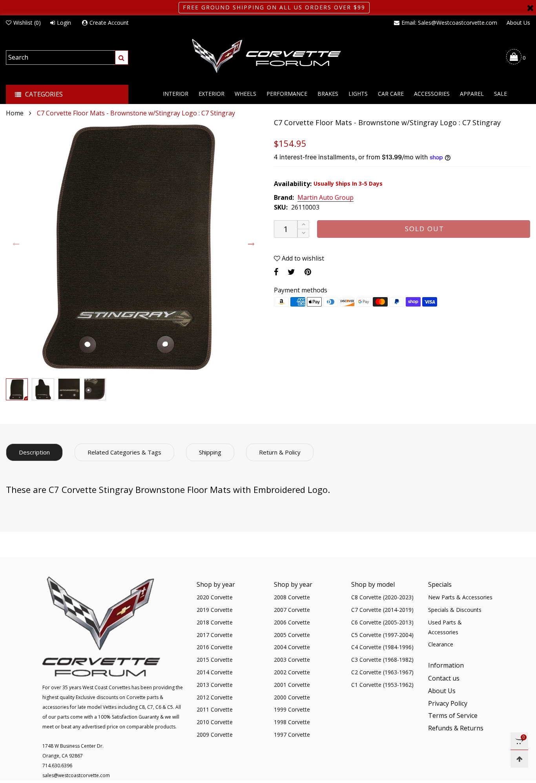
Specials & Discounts (454, 609)
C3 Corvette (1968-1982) (382, 659)
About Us (518, 22)
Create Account (109, 22)
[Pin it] (307, 271)
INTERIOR (175, 93)
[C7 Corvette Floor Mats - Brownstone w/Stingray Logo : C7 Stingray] (134, 246)
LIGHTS (358, 93)
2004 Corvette (292, 647)
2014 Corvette (215, 672)
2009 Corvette (215, 734)
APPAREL (472, 93)
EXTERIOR (211, 93)
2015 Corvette (215, 659)
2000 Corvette (292, 697)
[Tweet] (291, 271)
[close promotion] (530, 7)
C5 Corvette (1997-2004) (382, 635)
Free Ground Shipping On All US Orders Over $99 (274, 7)
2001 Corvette (292, 684)
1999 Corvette (292, 709)
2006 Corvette (292, 622)
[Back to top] (519, 759)
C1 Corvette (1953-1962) (382, 684)
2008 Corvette (292, 597)
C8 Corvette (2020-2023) (382, 597)
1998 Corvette (292, 722)
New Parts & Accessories (460, 597)
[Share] (276, 271)
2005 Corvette (292, 635)
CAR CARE (391, 93)
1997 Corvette (292, 734)
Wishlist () (27, 22)
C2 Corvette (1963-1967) (382, 672)
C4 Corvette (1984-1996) (382, 647)
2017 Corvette (215, 635)
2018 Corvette (215, 622)
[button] (16, 244)
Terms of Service (453, 715)
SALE (500, 93)
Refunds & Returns (455, 728)
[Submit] (121, 57)
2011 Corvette (215, 709)
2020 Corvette (215, 597)
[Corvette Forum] (268, 56)
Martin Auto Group (325, 198)
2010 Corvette (215, 722)
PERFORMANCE (286, 93)
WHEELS (245, 93)
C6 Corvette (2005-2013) (382, 622)
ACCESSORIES (432, 93)
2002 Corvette (292, 672)
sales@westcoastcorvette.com (76, 775)
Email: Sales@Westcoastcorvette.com (449, 22)
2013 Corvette (215, 684)
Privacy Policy (447, 703)
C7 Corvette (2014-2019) (382, 609)
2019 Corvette (215, 609)
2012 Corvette (215, 697)
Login (64, 22)
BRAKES (327, 93)
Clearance (440, 644)
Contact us (443, 678)
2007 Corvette (292, 609)
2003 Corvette (292, 659)
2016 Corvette (215, 647)
